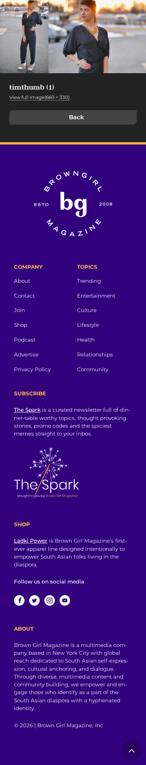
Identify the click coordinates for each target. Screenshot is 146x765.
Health (86, 340)
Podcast (24, 340)
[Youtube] (65, 600)
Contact (24, 296)
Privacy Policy (32, 369)
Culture (87, 310)
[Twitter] (34, 600)
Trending (89, 281)
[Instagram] (49, 600)
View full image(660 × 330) (39, 97)
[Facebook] (19, 600)
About (22, 281)
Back (76, 117)
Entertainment (96, 296)
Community (92, 369)
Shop (20, 325)
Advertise (26, 354)
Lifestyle (88, 325)
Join (19, 310)
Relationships (95, 354)
